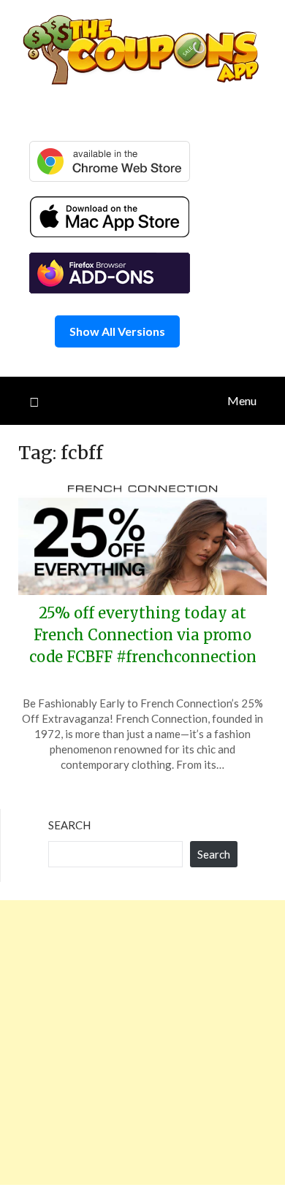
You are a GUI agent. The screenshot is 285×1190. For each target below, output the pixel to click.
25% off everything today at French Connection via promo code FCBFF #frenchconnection (142, 635)
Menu (241, 400)
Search (69, 825)
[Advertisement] (142, 1042)
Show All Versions (117, 331)
